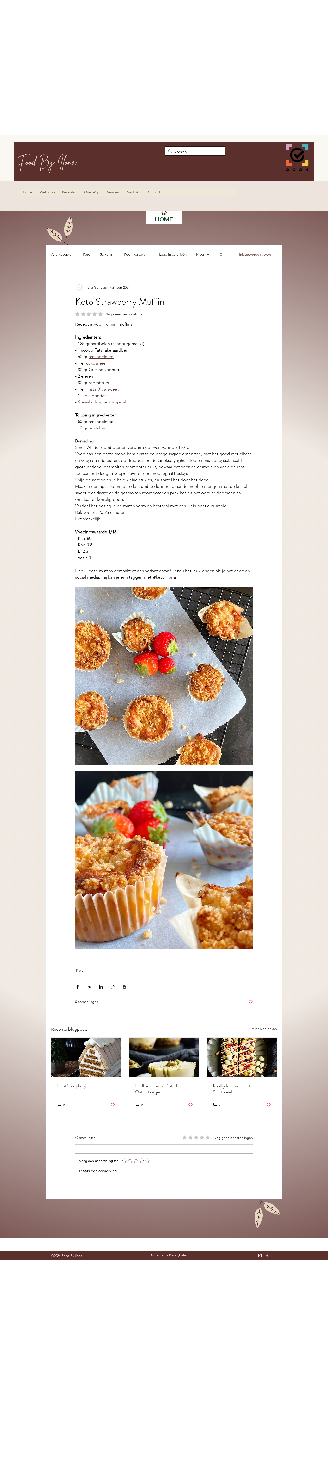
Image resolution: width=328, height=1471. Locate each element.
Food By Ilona (46, 162)
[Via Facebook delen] (77, 987)
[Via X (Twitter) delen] (89, 987)
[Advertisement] (144, 33)
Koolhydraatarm (137, 254)
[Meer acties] (250, 287)
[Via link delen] (112, 987)
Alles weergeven (264, 1028)
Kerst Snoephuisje (72, 1086)
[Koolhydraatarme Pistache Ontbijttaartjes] (164, 1057)
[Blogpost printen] (124, 987)
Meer (200, 254)
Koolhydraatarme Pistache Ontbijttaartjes (157, 1089)
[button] (221, 254)
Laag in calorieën (173, 254)
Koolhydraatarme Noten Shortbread (234, 1089)
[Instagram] (260, 1255)
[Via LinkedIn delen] (101, 987)
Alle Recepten (62, 254)
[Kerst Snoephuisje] (86, 1057)
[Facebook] (267, 1255)
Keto (86, 254)
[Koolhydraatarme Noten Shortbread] (242, 1057)
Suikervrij (107, 254)
